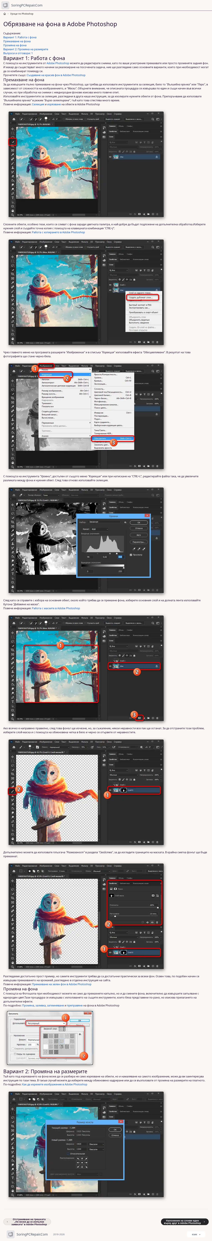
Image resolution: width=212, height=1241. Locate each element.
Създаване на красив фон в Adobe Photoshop (56, 75)
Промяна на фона (14, 45)
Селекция (38, 104)
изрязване (54, 104)
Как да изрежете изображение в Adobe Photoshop (54, 1084)
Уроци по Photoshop (21, 13)
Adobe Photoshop (58, 63)
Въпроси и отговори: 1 (18, 53)
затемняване (55, 1005)
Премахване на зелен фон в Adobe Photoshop (61, 984)
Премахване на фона (17, 41)
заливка (40, 1005)
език (194, 1234)
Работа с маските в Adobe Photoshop (56, 608)
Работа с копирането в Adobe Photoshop (58, 232)
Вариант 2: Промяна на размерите (25, 49)
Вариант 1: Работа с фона (19, 37)
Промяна (28, 1005)
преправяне (75, 1005)
